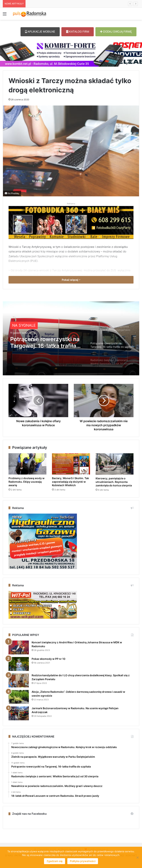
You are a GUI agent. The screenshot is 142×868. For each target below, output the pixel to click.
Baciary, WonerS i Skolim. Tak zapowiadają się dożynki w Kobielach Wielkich (70, 482)
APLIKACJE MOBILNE (41, 31)
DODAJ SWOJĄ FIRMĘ (117, 31)
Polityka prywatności (82, 861)
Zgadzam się (54, 861)
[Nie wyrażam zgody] (137, 857)
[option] (71, 338)
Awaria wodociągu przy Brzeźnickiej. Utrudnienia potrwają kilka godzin (67, 3)
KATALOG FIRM (78, 31)
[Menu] (4, 15)
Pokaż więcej (70, 279)
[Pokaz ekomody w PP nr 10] (19, 664)
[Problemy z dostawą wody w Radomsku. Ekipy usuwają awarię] (27, 464)
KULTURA (20, 325)
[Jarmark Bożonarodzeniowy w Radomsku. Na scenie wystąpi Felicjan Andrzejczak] (19, 713)
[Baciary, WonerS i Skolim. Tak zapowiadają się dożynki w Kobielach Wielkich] (71, 464)
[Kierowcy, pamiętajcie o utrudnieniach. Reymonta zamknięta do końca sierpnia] (114, 464)
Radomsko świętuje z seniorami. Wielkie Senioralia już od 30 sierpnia (38, 342)
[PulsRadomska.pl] (29, 13)
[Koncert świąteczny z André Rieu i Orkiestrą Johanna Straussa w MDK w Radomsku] (19, 647)
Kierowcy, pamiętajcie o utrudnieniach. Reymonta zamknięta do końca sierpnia (114, 482)
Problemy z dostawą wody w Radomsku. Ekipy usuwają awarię (27, 482)
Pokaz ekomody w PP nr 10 (48, 658)
